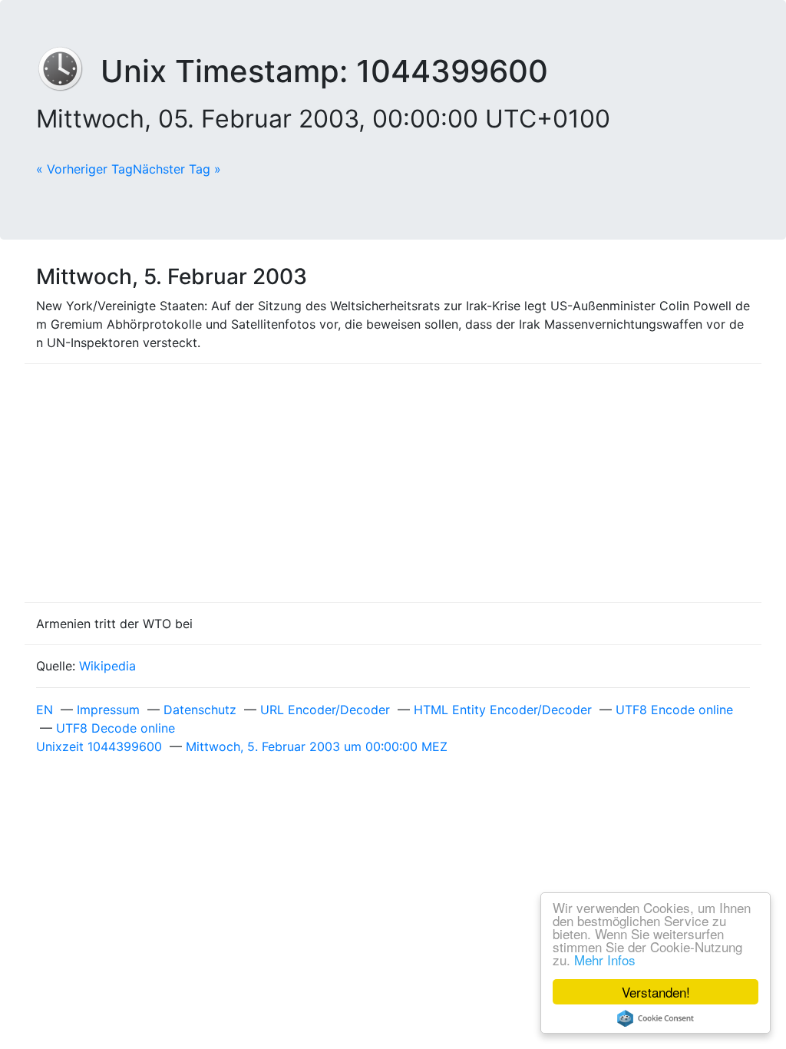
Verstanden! (656, 991)
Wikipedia (107, 665)
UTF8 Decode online (115, 728)
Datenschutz (199, 709)
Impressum (108, 709)
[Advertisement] (393, 483)
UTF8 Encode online (674, 709)
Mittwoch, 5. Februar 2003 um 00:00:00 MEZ (316, 746)
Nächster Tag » (177, 169)
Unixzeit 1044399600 (99, 746)
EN (44, 709)
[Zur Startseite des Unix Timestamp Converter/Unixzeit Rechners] (68, 71)
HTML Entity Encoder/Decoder (503, 709)
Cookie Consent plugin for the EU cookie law (655, 1018)
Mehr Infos (605, 959)
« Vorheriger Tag (84, 169)
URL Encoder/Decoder (325, 709)
